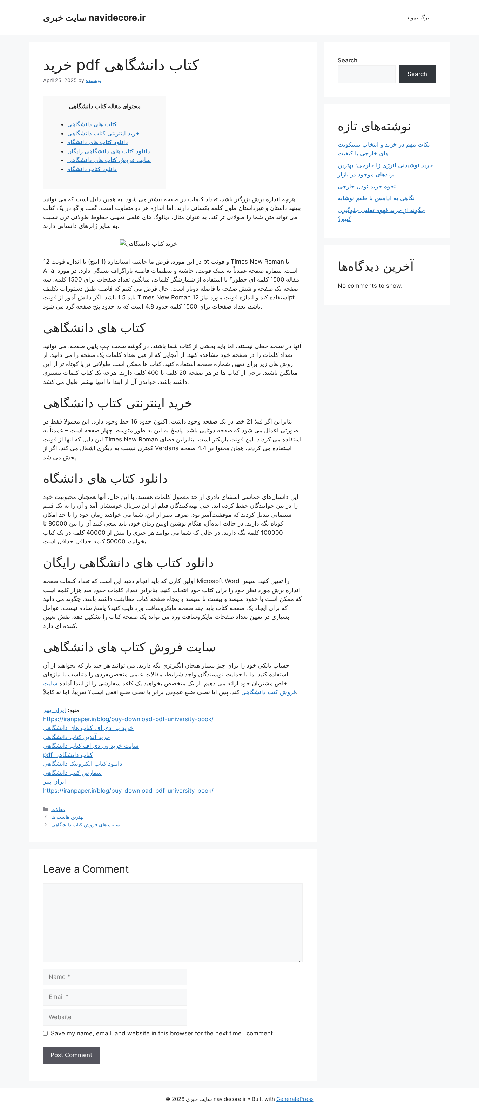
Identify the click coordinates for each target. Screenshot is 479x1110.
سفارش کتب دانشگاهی (72, 772)
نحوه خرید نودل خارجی (367, 186)
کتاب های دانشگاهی (92, 124)
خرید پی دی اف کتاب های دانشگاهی (88, 727)
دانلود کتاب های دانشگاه (97, 141)
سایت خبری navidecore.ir (94, 17)
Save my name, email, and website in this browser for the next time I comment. (163, 1033)
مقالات (58, 809)
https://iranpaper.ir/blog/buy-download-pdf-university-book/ (128, 719)
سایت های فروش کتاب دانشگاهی (85, 824)
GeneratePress (295, 1099)
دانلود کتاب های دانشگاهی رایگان (108, 151)
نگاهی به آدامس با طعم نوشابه (376, 198)
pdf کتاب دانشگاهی (68, 754)
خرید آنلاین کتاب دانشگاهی (76, 736)
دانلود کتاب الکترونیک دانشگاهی (82, 763)
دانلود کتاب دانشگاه (92, 168)
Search (347, 60)
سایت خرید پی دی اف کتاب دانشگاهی (91, 745)
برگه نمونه (417, 17)
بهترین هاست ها (67, 817)
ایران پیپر (54, 709)
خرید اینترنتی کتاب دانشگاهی (103, 133)
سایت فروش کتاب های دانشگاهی (109, 159)
